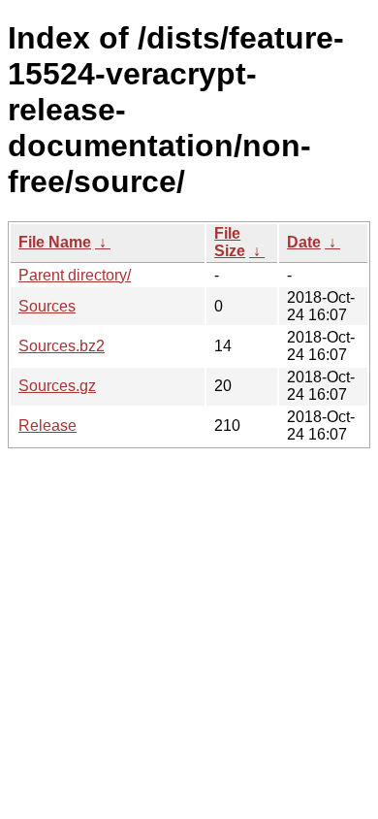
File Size (229, 242)
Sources (47, 306)
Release (47, 425)
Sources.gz (57, 385)
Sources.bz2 (61, 346)
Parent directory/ (74, 275)
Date (304, 242)
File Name (54, 242)
